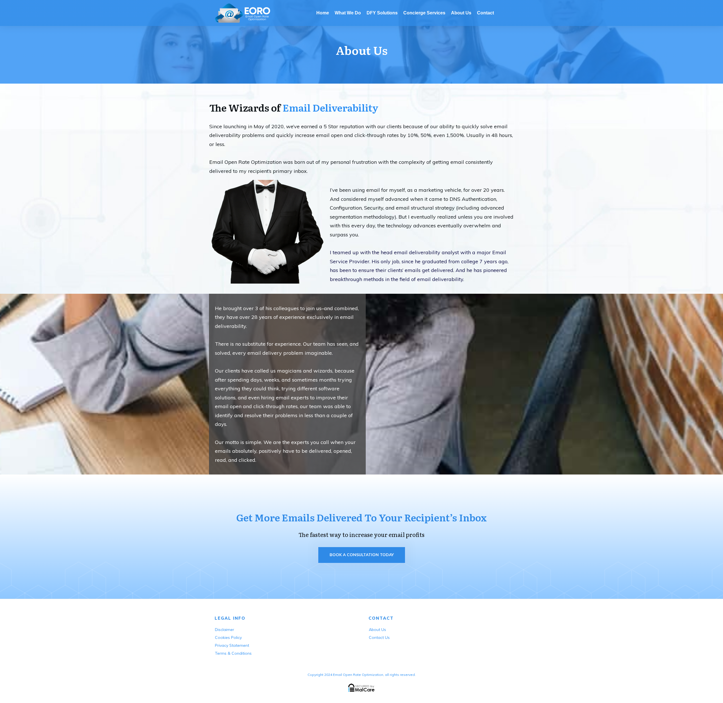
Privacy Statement (232, 645)
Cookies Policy (228, 637)
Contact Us (379, 637)
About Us (377, 629)
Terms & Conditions (233, 653)
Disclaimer (224, 629)
